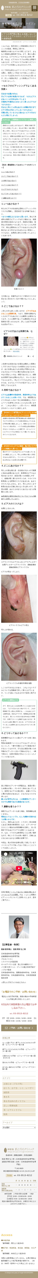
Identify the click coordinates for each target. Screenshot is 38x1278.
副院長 (6, 1092)
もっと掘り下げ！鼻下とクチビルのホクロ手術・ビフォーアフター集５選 (19, 1044)
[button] (35, 8)
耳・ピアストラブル (26, 42)
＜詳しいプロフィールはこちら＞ (13, 982)
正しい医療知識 (10, 1106)
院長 (34, 42)
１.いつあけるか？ (8, 172)
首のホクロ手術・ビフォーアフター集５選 (18, 1062)
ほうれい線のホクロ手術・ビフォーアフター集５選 (19, 1068)
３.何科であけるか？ (9, 181)
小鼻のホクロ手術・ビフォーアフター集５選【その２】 (19, 1057)
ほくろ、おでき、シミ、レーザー (19, 1088)
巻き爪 (7, 1097)
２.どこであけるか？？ (9, 176)
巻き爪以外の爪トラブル (14, 1101)
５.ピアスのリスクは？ (9, 189)
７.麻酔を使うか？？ (9, 198)
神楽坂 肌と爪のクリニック (19, 8)
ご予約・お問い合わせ (20, 1028)
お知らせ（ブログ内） (14, 1084)
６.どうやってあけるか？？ (11, 194)
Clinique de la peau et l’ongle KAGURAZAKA (19, 1272)
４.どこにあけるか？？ (9, 185)
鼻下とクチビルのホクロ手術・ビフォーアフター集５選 (19, 1050)
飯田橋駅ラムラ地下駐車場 (11, 1261)
